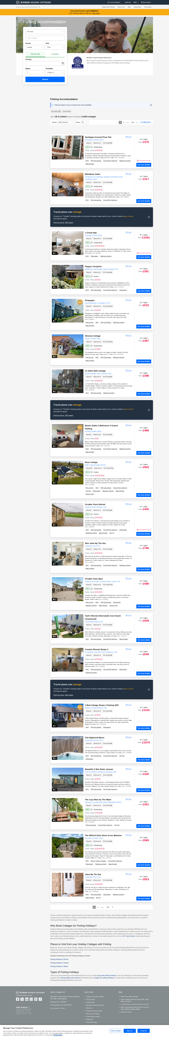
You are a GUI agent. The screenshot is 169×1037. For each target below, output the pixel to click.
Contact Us (128, 2)
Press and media (91, 1022)
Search (45, 79)
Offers (129, 7)
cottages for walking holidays (104, 978)
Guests (28, 43)
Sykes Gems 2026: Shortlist (129, 996)
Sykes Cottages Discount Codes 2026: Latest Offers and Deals (135, 1000)
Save (129, 137)
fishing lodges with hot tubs (70, 978)
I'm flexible (55, 54)
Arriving (28, 59)
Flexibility (49, 68)
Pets (47, 43)
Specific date (35, 54)
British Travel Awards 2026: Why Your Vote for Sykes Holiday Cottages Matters (135, 1008)
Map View (146, 122)
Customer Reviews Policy (94, 1011)
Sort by (54, 122)
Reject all (130, 1031)
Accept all (144, 1031)
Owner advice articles (93, 1016)
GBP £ (135, 2)
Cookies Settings (115, 1031)
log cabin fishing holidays (107, 975)
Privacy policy (90, 999)
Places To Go (121, 7)
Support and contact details (94, 996)
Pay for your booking (92, 1013)
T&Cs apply (96, 13)
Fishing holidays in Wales (59, 966)
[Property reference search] (39, 6)
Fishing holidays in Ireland (59, 963)
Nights (27, 68)
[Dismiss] (151, 105)
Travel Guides (147, 7)
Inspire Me (89, 1019)
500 (133, 122)
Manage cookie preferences (95, 1005)
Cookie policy (90, 1002)
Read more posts (126, 1012)
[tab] (35, 54)
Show (78, 122)
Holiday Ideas (137, 7)
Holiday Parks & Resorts (108, 7)
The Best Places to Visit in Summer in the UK (134, 1004)
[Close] (149, 217)
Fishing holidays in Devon (59, 959)
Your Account (146, 2)
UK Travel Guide (128, 936)
